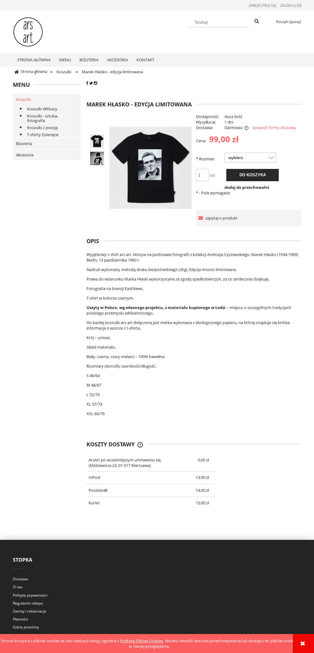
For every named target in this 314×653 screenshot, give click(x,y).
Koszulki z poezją (42, 127)
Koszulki (23, 99)
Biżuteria (24, 143)
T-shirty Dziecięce (42, 134)
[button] (217, 218)
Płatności (20, 619)
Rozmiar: (205, 159)
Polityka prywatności (30, 595)
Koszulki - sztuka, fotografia (42, 118)
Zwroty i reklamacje (29, 611)
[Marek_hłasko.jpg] (97, 141)
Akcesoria (24, 155)
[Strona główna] (28, 30)
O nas (18, 587)
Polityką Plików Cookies (141, 640)
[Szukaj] (256, 21)
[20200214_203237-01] (97, 159)
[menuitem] (34, 60)
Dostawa (20, 579)
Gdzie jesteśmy (26, 627)
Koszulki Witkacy (42, 109)
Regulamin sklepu (28, 603)
